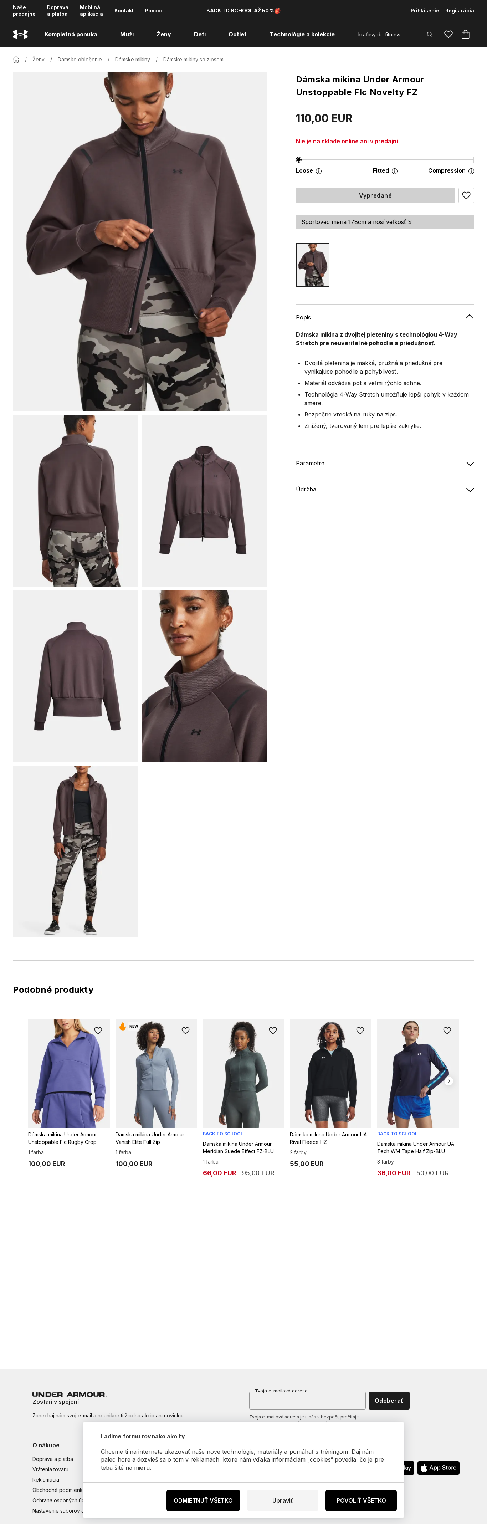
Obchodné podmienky (59, 1490)
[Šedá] (312, 265)
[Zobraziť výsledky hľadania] (430, 34)
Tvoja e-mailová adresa (281, 1390)
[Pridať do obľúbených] (98, 1030)
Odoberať (389, 1400)
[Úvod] (16, 59)
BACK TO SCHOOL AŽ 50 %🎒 (243, 10)
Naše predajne (24, 10)
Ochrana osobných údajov (63, 1500)
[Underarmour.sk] (20, 34)
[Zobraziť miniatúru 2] (204, 501)
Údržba (306, 489)
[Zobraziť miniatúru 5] (75, 851)
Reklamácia (45, 1480)
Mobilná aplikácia (91, 10)
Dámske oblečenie (80, 59)
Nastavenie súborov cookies (66, 1511)
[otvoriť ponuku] (104, 34)
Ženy (38, 59)
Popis (303, 317)
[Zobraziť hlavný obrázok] (140, 241)
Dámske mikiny (132, 59)
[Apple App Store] (438, 1468)
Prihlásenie (425, 10)
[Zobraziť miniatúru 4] (204, 676)
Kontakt (124, 10)
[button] (466, 195)
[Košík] (465, 34)
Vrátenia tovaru (50, 1469)
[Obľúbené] (448, 34)
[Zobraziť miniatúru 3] (75, 676)
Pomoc (153, 10)
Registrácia (459, 10)
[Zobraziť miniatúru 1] (75, 501)
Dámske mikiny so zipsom (193, 59)
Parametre (310, 463)
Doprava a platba (57, 10)
